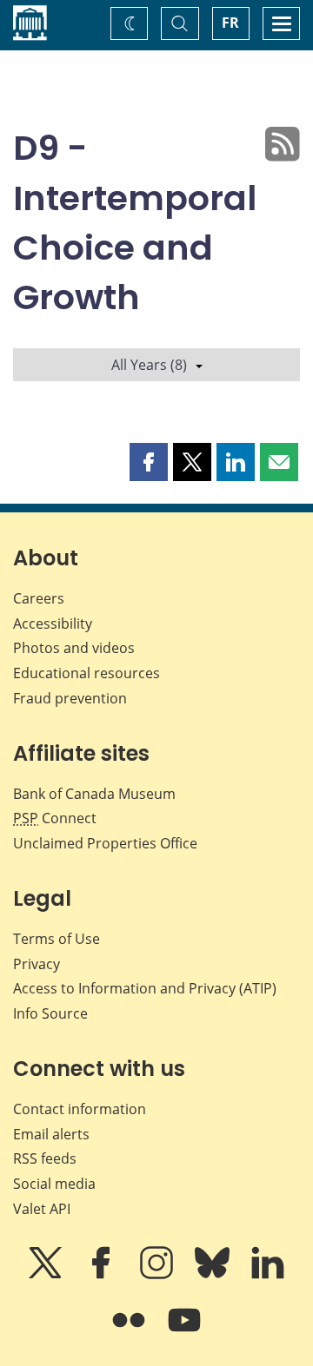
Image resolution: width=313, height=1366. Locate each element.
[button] (149, 462)
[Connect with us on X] (47, 1274)
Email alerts (51, 1134)
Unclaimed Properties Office (105, 843)
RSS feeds (45, 1158)
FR (230, 22)
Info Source (50, 1013)
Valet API (41, 1208)
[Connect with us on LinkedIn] (268, 1274)
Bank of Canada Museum (94, 793)
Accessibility (52, 623)
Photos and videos (74, 647)
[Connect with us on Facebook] (102, 1274)
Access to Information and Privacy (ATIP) (144, 988)
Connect (55, 818)
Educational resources (86, 673)
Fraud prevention (70, 698)
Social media (54, 1183)
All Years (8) (149, 364)
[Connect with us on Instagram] (158, 1274)
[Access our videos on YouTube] (184, 1332)
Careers (38, 598)
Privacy (36, 963)
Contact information (79, 1109)
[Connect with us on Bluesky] (214, 1274)
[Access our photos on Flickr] (130, 1332)
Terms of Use (56, 938)
